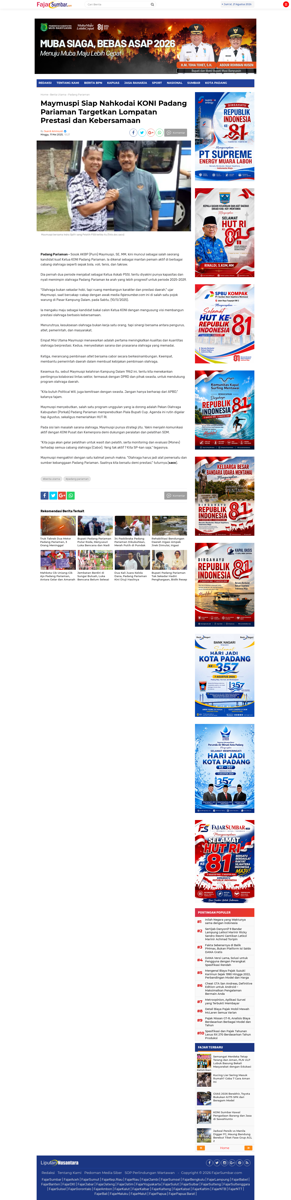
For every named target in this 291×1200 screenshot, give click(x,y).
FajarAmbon (103, 1189)
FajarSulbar (190, 1184)
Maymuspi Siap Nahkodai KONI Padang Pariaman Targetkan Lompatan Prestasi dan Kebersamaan (114, 112)
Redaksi (48, 1173)
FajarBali (100, 1194)
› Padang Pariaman (78, 94)
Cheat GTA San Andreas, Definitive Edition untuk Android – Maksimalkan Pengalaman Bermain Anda (228, 989)
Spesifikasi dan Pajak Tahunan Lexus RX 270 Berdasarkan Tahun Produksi (228, 1035)
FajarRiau (132, 1179)
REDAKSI (45, 83)
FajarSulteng (211, 1184)
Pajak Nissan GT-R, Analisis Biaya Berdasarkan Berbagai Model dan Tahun (228, 1022)
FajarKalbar (140, 1189)
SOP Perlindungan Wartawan (150, 1173)
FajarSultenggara (236, 1184)
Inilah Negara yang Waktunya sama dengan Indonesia (225, 921)
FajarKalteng (161, 1189)
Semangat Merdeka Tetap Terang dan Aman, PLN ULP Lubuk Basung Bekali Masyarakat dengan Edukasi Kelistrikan (224, 1063)
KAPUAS (113, 83)
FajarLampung (218, 1179)
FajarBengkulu (194, 1179)
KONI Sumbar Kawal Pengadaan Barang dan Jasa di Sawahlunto (232, 1116)
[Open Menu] (286, 4)
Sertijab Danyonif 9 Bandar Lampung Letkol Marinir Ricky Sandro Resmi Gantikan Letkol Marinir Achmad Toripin (226, 934)
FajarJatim (125, 1184)
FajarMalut (139, 1194)
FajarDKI (68, 1184)
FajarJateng (105, 1184)
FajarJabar (86, 1184)
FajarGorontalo (79, 1189)
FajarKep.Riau (112, 1179)
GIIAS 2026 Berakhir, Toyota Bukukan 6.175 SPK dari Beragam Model (231, 1097)
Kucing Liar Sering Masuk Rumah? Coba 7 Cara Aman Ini (231, 1078)
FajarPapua (157, 1194)
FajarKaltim (201, 1189)
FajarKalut (122, 1189)
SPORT (157, 83)
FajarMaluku (119, 1194)
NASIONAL (174, 83)
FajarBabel (240, 1179)
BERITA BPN (93, 83)
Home (44, 94)
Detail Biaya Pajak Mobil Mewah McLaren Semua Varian (227, 1010)
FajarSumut (90, 1179)
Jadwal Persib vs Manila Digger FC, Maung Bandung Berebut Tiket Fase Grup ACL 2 (232, 1135)
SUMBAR (193, 83)
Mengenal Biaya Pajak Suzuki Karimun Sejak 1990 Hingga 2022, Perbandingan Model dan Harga (227, 974)
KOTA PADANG (216, 83)
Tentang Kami (70, 1173)
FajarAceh (71, 1179)
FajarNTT (235, 1189)
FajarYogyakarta (148, 1184)
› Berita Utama (57, 94)
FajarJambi (150, 1179)
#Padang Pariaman (77, 478)
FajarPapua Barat (182, 1194)
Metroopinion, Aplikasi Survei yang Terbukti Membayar (225, 1001)
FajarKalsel (181, 1189)
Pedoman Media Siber (103, 1173)
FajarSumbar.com (227, 1173)
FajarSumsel (170, 1179)
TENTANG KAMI (68, 83)
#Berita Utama (51, 478)
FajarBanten (50, 1184)
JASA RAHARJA (135, 83)
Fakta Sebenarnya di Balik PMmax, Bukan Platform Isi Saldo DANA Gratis (228, 949)
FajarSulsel (57, 1189)
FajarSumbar (51, 1179)
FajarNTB (219, 1189)
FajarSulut (171, 1184)
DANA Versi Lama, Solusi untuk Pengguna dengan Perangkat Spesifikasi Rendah (226, 961)
